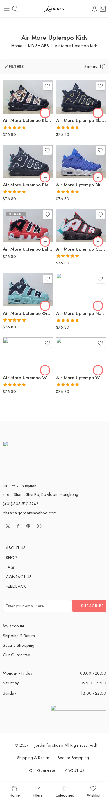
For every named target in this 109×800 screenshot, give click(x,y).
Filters (16, 66)
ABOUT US (16, 548)
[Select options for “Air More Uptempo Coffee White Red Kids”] (98, 241)
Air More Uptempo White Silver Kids (81, 378)
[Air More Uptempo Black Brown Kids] (28, 97)
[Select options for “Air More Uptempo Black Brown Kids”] (45, 113)
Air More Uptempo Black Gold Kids (81, 120)
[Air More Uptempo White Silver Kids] (81, 354)
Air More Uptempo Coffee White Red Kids (81, 249)
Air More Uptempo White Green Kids (28, 378)
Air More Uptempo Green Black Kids (28, 313)
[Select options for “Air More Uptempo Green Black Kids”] (45, 306)
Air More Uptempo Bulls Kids (28, 249)
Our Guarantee (16, 655)
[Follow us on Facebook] (18, 526)
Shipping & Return (19, 636)
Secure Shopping (18, 645)
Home (16, 46)
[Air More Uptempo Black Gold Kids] (81, 97)
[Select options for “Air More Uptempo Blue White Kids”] (98, 177)
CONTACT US (19, 576)
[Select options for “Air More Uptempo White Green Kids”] (45, 370)
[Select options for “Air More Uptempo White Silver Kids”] (98, 370)
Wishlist (93, 794)
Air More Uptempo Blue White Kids (81, 185)
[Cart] (102, 8)
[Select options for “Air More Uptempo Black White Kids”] (45, 177)
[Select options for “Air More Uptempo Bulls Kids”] (45, 241)
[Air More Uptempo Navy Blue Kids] (81, 289)
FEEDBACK (16, 586)
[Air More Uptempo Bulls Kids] (28, 225)
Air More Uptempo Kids (76, 46)
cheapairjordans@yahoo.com (30, 513)
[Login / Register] (94, 8)
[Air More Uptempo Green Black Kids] (28, 289)
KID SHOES (38, 46)
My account (13, 626)
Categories (65, 794)
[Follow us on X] (8, 526)
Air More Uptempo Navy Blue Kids (81, 313)
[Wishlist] (47, 86)
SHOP (11, 557)
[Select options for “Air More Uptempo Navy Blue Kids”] (98, 306)
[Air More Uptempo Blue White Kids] (81, 161)
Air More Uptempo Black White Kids (28, 185)
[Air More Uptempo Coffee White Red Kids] (81, 225)
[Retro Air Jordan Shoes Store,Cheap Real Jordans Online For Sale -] (54, 8)
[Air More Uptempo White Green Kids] (28, 354)
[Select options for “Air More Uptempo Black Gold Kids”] (98, 113)
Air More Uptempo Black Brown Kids (28, 120)
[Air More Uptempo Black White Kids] (28, 161)
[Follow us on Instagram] (39, 526)
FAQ (10, 567)
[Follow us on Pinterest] (28, 526)
